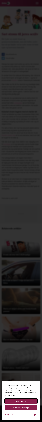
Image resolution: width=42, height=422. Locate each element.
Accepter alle (21, 401)
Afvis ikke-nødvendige (21, 407)
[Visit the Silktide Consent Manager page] (34, 414)
